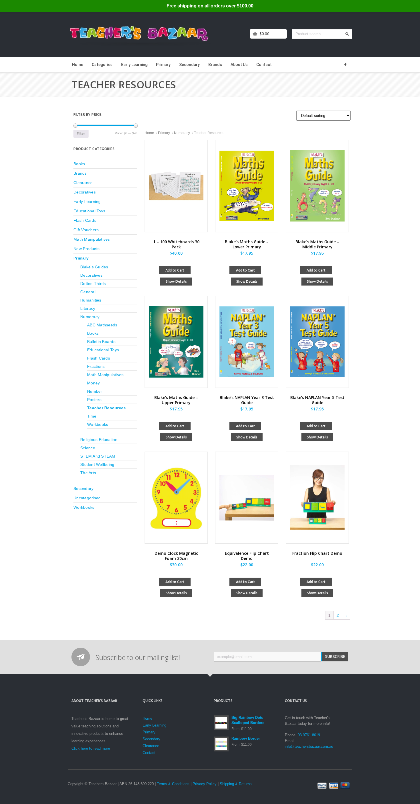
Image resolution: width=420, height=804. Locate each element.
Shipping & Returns (236, 784)
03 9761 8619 (309, 735)
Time (91, 416)
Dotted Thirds (93, 283)
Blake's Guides (94, 267)
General (87, 292)
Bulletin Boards (101, 341)
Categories (102, 64)
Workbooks (97, 424)
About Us (239, 64)
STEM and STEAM (97, 456)
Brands (215, 64)
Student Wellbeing (97, 464)
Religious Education (98, 439)
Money (93, 383)
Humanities (90, 300)
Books (79, 163)
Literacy (87, 308)
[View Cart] (255, 34)
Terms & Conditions (173, 784)
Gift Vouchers (86, 230)
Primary (163, 64)
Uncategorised (87, 498)
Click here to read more (90, 748)
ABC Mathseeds (102, 325)
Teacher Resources (106, 408)
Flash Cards (84, 220)
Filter (81, 133)
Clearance (83, 182)
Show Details (176, 281)
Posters (94, 399)
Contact (264, 64)
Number (94, 391)
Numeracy (182, 133)
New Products (86, 248)
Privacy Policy (205, 784)
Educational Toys (89, 211)
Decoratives (84, 192)
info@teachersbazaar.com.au (309, 746)
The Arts (88, 472)
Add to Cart (174, 270)
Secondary (189, 64)
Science (87, 448)
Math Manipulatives (91, 239)
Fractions (96, 366)
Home (77, 64)
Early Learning (134, 64)
